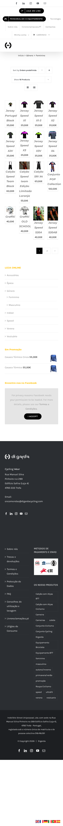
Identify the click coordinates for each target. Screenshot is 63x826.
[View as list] (34, 87)
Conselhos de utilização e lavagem (14, 606)
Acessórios (13, 275)
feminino (40, 658)
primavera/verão (44, 675)
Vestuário (12, 336)
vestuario (51, 697)
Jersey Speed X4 (52, 146)
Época (10, 283)
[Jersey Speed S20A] (38, 208)
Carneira (40, 614)
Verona (10, 328)
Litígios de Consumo (12, 628)
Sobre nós (12, 549)
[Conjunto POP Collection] (52, 163)
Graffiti (10, 216)
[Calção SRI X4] (38, 163)
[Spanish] (58, 821)
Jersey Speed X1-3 (38, 115)
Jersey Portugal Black (11, 115)
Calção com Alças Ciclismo (44, 606)
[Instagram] (16, 513)
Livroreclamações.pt (17, 618)
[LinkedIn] (11, 513)
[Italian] (50, 821)
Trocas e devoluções (13, 559)
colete (52, 620)
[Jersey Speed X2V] (10, 133)
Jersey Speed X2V (10, 146)
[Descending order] (49, 70)
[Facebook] (6, 513)
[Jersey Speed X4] (52, 133)
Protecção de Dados (14, 583)
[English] (37, 821)
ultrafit (49, 692)
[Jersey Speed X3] (24, 133)
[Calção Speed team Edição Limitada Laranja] (24, 163)
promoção (41, 681)
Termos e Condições (12, 571)
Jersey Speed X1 (24, 115)
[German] (46, 821)
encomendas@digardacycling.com (24, 501)
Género (11, 290)
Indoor (10, 312)
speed (39, 692)
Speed (10, 320)
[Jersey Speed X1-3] (38, 102)
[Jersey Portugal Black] (10, 102)
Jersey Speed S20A (38, 227)
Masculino (14, 305)
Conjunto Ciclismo (45, 626)
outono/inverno (43, 669)
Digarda (39, 637)
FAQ (9, 593)
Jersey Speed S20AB (52, 227)
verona (39, 697)
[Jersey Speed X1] (24, 102)
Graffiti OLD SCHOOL (25, 221)
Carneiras (40, 620)
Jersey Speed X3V (38, 146)
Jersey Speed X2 (52, 115)
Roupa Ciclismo (43, 686)
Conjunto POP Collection (54, 179)
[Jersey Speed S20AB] (52, 208)
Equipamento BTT (44, 653)
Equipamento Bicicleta (42, 644)
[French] (42, 821)
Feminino (14, 297)
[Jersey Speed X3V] (38, 133)
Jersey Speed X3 (24, 145)
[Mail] (26, 513)
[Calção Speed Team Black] (10, 163)
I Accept (33, 416)
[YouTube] (21, 513)
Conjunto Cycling (44, 631)
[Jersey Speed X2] (52, 102)
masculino (41, 664)
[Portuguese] (54, 821)
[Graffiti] (10, 208)
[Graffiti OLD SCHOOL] (24, 208)
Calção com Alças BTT (44, 596)
